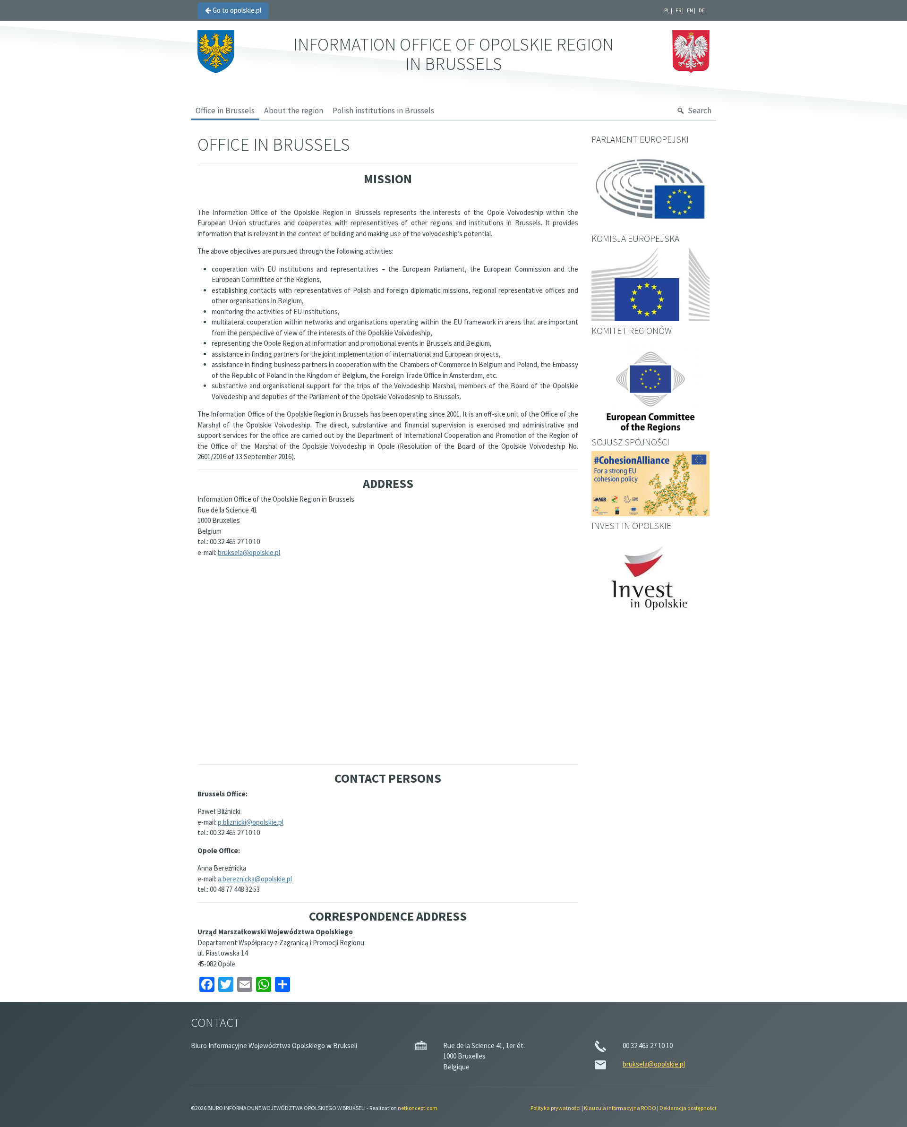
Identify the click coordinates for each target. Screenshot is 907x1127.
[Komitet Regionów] (650, 386)
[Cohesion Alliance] (650, 483)
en (690, 10)
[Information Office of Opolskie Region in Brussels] (215, 50)
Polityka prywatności (556, 1107)
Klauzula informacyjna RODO (620, 1107)
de (702, 10)
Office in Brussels (225, 110)
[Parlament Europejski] (650, 188)
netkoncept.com (417, 1107)
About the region (293, 110)
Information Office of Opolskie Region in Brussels (453, 54)
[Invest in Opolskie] (650, 582)
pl (667, 10)
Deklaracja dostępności (687, 1107)
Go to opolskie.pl (236, 10)
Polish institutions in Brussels (383, 110)
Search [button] (699, 110)
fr (678, 10)
